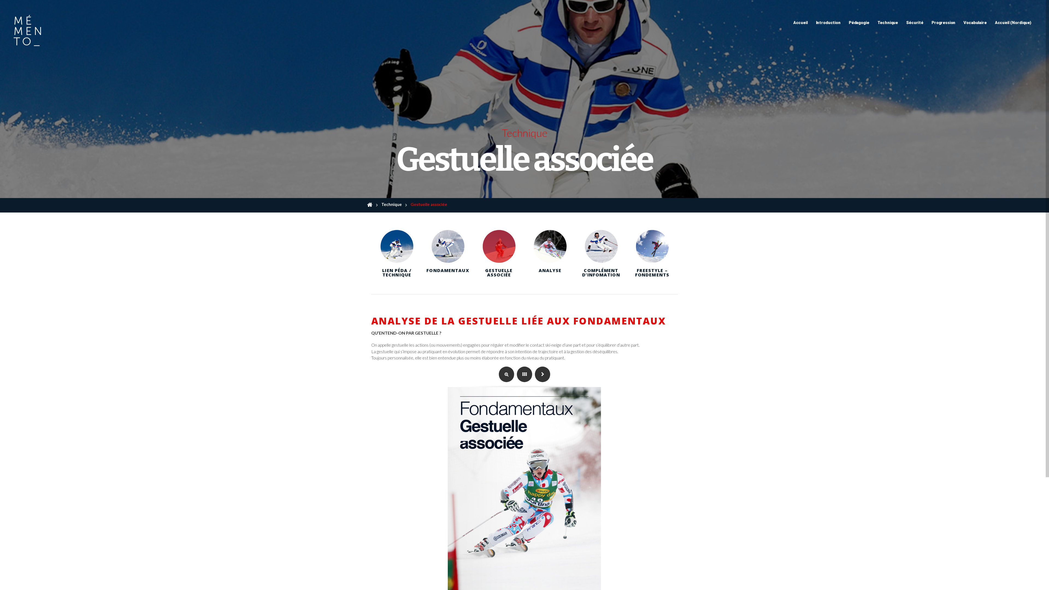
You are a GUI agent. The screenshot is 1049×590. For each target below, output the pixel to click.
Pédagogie (859, 22)
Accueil (800, 22)
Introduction (828, 22)
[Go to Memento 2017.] (370, 205)
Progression (943, 22)
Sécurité (914, 22)
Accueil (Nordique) (1013, 22)
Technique (887, 22)
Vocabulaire (974, 22)
